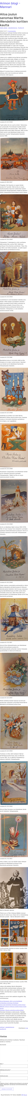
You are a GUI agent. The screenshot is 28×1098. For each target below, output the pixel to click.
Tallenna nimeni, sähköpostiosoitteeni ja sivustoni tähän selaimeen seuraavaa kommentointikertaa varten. (14, 1084)
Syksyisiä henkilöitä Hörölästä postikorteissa (12, 1005)
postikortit (3, 1029)
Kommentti (3, 1044)
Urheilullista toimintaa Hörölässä (9, 1003)
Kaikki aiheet (3, 28)
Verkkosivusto (4, 1075)
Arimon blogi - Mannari (10, 5)
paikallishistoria (12, 28)
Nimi (2, 1063)
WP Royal (24, 1095)
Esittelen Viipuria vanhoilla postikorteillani (12, 1010)
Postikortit (21, 28)
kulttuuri (2, 1027)
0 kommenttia (12, 31)
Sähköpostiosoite (5, 1069)
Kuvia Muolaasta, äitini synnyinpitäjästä (11, 1001)
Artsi (26, 1028)
